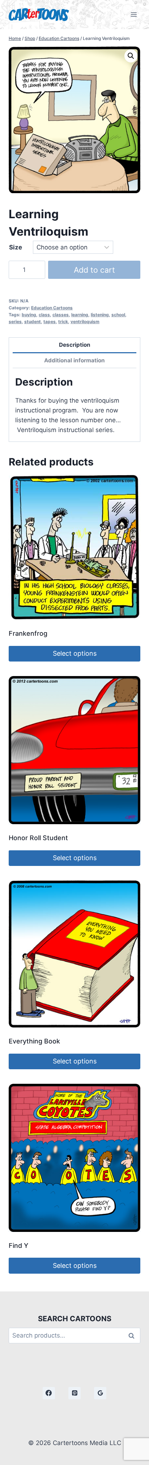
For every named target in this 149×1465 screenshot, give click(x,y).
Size (15, 247)
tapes (49, 321)
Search (133, 1335)
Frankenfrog (28, 633)
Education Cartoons (52, 307)
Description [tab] (74, 344)
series (15, 321)
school (118, 314)
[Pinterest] (74, 1393)
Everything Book (34, 1041)
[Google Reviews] (100, 1393)
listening (100, 314)
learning (79, 314)
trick (63, 321)
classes (60, 314)
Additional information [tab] (74, 360)
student (32, 321)
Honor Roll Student (38, 838)
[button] (130, 55)
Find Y (18, 1245)
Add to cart (94, 269)
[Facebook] (49, 1393)
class (44, 314)
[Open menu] (133, 14)
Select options (75, 653)
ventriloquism (85, 321)
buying (29, 314)
